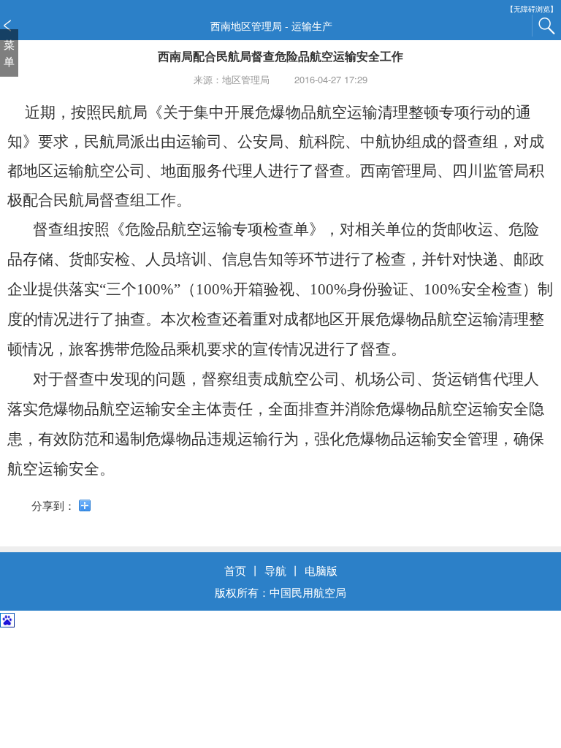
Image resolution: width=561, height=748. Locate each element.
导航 (275, 570)
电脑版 (321, 570)
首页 (235, 570)
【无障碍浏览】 (531, 9)
